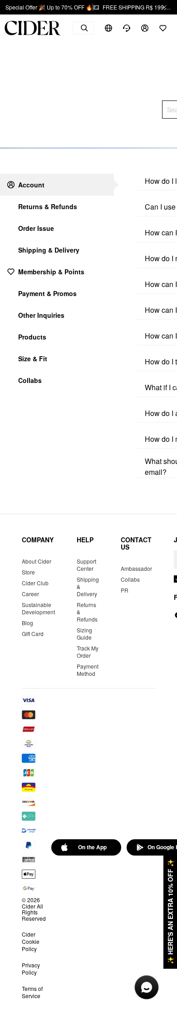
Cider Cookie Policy (30, 941)
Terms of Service (32, 992)
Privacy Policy (31, 968)
